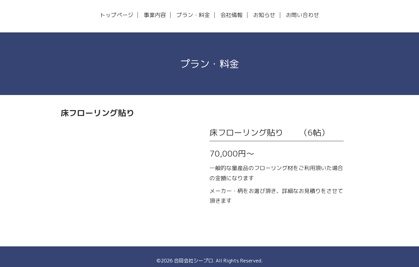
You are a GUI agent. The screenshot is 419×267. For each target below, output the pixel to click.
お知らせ (264, 15)
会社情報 (231, 15)
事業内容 (155, 15)
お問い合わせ (302, 15)
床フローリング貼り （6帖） (269, 132)
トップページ (116, 15)
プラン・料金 (193, 15)
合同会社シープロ (193, 260)
